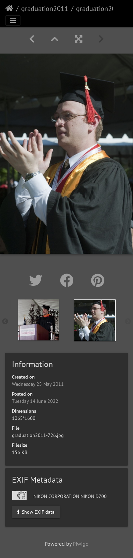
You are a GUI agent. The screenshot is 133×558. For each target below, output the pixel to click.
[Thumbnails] (54, 39)
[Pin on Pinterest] (97, 280)
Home (9, 8)
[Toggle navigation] (12, 20)
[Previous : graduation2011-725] (32, 39)
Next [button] (127, 321)
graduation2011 (44, 8)
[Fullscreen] (78, 39)
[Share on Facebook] (68, 280)
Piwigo (81, 543)
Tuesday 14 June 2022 (35, 401)
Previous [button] (5, 321)
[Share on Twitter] (37, 280)
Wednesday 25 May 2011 (38, 384)
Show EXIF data (37, 512)
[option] (38, 319)
